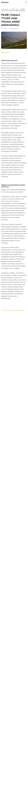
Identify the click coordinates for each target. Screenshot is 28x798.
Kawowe (5, 2)
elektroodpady (5, 52)
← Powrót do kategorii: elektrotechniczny (13, 310)
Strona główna (5, 9)
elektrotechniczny (14, 9)
